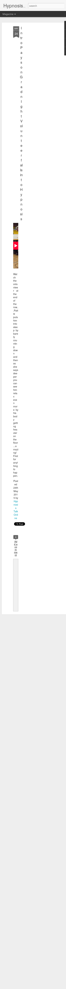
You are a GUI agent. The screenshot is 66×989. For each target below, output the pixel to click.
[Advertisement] (37, 79)
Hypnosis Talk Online (16, 509)
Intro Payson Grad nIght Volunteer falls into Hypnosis (21, 123)
